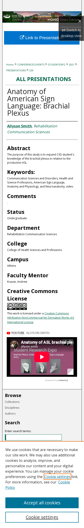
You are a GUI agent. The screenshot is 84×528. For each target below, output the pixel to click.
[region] (42, 484)
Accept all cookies (42, 503)
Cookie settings (57, 476)
